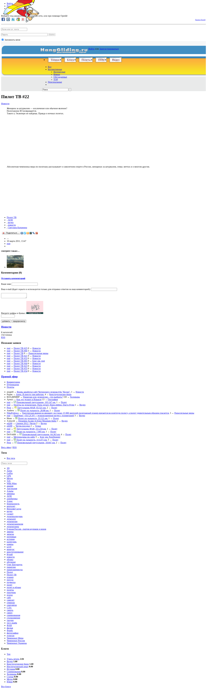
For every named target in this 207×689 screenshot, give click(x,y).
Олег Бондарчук (14, 564)
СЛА (9, 607)
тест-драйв (12, 623)
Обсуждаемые (60, 77)
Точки (38, 426)
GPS (9, 476)
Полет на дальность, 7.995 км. (30, 431)
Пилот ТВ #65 (20, 361)
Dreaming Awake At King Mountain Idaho (37, 421)
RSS (3, 337)
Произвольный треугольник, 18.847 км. (36, 442)
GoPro (10, 473)
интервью (11, 536)
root (8, 243)
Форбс (10, 630)
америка (11, 493)
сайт (9, 597)
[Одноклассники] (27, 233)
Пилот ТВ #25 (20, 348)
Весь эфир (6, 447)
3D (8, 468)
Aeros (9, 471)
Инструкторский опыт (17, 666)
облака (10, 559)
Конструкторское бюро (60, 394)
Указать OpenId (200, 20)
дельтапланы (13, 526)
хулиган (10, 635)
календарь (11, 542)
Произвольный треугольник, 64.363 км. (41, 434)
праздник (11, 592)
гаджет (10, 514)
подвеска (11, 582)
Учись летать (13, 659)
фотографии (12, 633)
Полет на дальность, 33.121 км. (33, 418)
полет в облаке (14, 587)
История (11, 669)
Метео (10, 679)
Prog (9, 407)
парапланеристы (15, 569)
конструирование (15, 552)
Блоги (70, 59)
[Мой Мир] (30, 233)
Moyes (10, 478)
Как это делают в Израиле (29, 399)
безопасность (13, 504)
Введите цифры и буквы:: (13, 313)
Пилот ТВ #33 (20, 358)
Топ (8, 654)
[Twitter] (24, 233)
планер (10, 577)
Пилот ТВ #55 (20, 368)
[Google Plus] (36, 233)
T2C (9, 481)
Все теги (11, 458)
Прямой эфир (9, 376)
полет (9, 585)
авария (10, 486)
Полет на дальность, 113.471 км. (31, 440)
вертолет (11, 506)
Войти (51, 35)
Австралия (12, 488)
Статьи (10, 676)
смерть (10, 610)
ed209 (9, 423)
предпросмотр (19, 321)
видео (11, 222)
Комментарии (13, 382)
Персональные (55, 82)
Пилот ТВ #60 (20, 351)
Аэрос (10, 501)
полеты (10, 590)
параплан (11, 567)
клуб (9, 547)
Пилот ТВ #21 (20, 356)
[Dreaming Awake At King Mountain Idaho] (15, 267)
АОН (10, 220)
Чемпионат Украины (17, 643)
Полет (64, 402)
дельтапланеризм (15, 524)
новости (12, 225)
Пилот (10, 572)
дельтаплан (12, 521)
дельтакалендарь (15, 516)
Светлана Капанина (17, 227)
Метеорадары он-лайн (24, 437)
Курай (10, 554)
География (53, 399)
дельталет (11, 519)
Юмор (10, 682)
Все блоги (6, 686)
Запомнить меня (12, 40)
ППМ (101, 59)
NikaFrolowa (13, 413)
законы (10, 531)
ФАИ (9, 625)
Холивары (75, 397)
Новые (57, 74)
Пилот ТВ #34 (20, 371)
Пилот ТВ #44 (20, 363)
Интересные (59, 72)
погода (10, 580)
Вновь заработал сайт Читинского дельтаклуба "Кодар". (44, 392)
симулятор (12, 605)
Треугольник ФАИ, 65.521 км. (31, 407)
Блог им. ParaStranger (50, 437)
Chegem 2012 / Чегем (26, 423)
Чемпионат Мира (15, 638)
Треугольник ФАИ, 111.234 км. (31, 429)
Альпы (10, 491)
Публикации (13, 384)
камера (10, 544)
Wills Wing (12, 483)
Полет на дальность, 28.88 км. (34, 410)
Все (49, 67)
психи (10, 595)
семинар (11, 602)
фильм (10, 628)
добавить (6, 321)
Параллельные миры (38, 353)
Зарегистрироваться (109, 49)
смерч (9, 613)
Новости (5, 103)
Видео (116, 59)
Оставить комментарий (13, 278)
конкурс (11, 549)
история (11, 539)
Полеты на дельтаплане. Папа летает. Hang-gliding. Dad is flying (44, 405)
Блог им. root (38, 361)
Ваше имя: (6, 284)
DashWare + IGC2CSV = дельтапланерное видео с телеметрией (44, 415)
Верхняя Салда (14, 509)
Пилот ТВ (11, 217)
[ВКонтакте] (21, 233)
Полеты (86, 59)
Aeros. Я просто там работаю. (30, 394)
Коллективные (55, 69)
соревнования (13, 615)
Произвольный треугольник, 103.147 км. (36, 402)
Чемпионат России (16, 640)
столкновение (13, 618)
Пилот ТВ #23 (20, 366)
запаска (10, 534)
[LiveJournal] (33, 233)
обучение (11, 562)
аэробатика (12, 498)
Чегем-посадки (23, 426)
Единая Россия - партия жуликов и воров (26, 529)
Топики (55, 59)
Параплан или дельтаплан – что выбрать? (43, 397)
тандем (10, 620)
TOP (56, 79)
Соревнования (14, 671)
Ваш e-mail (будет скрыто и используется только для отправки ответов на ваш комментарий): (45, 289)
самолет (10, 600)
